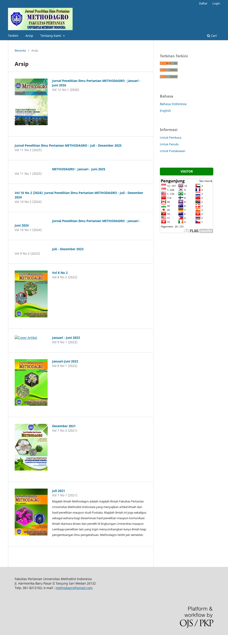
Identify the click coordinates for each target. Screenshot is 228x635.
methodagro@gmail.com (74, 588)
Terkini (13, 35)
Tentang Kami (51, 35)
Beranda (20, 50)
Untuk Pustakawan (172, 151)
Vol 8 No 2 (60, 273)
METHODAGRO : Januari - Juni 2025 (78, 169)
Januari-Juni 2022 (65, 361)
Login (216, 3)
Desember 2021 (64, 426)
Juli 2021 (58, 491)
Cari (213, 35)
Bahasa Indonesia (173, 104)
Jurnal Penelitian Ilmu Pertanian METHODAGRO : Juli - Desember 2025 (68, 145)
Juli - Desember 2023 (67, 249)
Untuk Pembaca (170, 137)
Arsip (29, 35)
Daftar (203, 3)
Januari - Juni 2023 (66, 337)
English (165, 110)
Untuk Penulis (169, 144)
